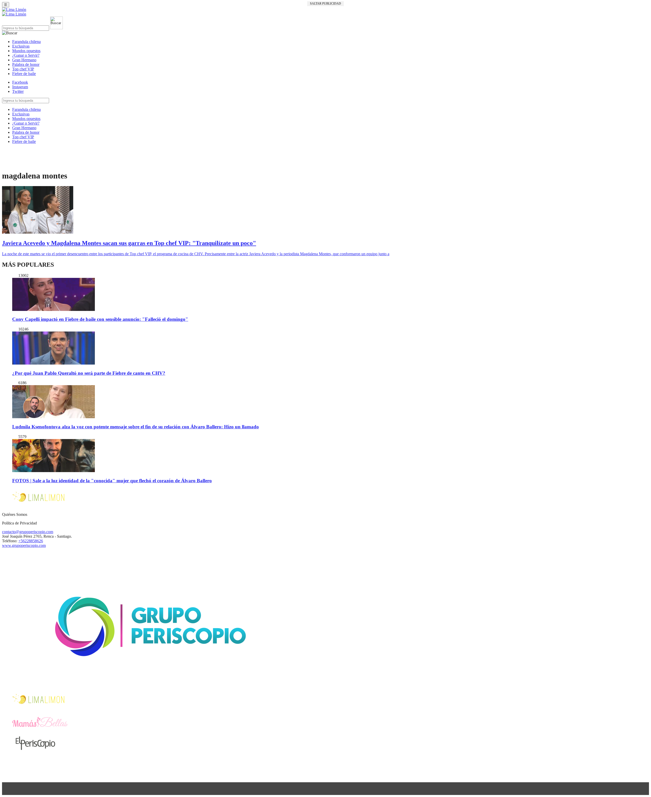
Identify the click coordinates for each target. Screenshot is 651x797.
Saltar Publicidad (325, 3)
